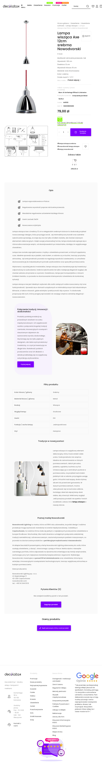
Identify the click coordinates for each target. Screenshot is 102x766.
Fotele (32, 692)
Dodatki (33, 689)
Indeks (59, 102)
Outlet (32, 706)
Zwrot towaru (57, 684)
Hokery (32, 696)
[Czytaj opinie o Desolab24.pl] (87, 677)
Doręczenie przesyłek (60, 701)
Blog (54, 735)
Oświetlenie (34, 703)
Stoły (32, 720)
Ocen (60, 54)
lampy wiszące (78, 502)
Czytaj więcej (25, 364)
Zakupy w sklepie (58, 710)
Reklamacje (56, 713)
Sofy (31, 713)
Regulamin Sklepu (59, 688)
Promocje (33, 679)
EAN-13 (59, 106)
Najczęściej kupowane (38, 685)
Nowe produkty (36, 682)
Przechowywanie (36, 709)
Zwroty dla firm (58, 717)
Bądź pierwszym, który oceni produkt (55, 628)
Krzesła (33, 699)
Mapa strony (57, 732)
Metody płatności (59, 691)
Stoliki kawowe (35, 716)
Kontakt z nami (17, 724)
